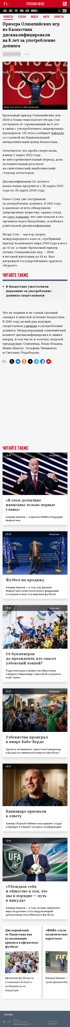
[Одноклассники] (24, 361)
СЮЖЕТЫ (59, 17)
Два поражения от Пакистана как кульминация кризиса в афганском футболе (21, 938)
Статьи (22, 17)
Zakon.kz (57, 133)
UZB (27, 11)
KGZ (11, 11)
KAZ (5, 11)
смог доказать (18, 217)
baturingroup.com (20, 1024)
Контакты (8, 1014)
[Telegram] (36, 361)
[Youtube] (48, 361)
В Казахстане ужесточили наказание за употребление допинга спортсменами (28, 291)
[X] (12, 361)
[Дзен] (30, 361)
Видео (34, 17)
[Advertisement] (35, 407)
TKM (21, 11)
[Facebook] (42, 361)
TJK (16, 11)
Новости (8, 17)
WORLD (34, 11)
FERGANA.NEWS (35, 4)
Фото (46, 17)
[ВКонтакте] (18, 361)
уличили (30, 326)
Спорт (27, 54)
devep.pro (52, 1023)
